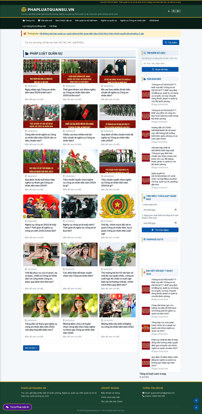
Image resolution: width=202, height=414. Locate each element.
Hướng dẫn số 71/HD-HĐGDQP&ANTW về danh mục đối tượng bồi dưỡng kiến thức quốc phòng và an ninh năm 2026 (164, 133)
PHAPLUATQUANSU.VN (51, 9)
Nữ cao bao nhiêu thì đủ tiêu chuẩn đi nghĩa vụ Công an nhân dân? (115, 92)
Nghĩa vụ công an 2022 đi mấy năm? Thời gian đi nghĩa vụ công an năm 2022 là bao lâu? (40, 227)
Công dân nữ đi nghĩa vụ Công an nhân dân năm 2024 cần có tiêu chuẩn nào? (40, 137)
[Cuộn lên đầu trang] (196, 400)
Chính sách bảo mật (110, 397)
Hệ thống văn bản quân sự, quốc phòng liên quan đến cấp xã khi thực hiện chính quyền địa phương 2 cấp (92, 33)
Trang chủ (30, 20)
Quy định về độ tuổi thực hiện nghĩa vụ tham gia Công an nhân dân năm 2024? (40, 182)
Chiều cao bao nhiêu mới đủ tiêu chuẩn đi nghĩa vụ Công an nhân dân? (79, 137)
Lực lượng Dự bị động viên (34, 26)
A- (174, 11)
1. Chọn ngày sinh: (149, 204)
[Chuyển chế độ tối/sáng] (169, 11)
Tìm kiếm (172, 42)
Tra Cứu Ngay (162, 230)
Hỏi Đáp (53, 26)
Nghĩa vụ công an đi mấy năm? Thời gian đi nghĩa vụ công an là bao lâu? (79, 227)
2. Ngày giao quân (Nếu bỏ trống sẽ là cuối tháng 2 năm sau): (160, 216)
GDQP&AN (154, 20)
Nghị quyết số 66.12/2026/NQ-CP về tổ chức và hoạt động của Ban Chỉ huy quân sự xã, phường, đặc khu (164, 179)
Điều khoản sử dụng (110, 393)
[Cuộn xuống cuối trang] (196, 407)
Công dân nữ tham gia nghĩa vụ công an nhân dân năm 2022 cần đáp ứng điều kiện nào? (41, 327)
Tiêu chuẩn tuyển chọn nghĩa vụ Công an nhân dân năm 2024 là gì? (116, 182)
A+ (178, 11)
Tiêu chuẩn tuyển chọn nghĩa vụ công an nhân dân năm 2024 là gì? (79, 182)
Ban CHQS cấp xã (64, 20)
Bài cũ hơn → (31, 348)
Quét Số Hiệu (161, 69)
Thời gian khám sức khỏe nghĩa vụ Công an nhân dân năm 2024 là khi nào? (79, 92)
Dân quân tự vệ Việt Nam (86, 20)
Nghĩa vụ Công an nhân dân (133, 20)
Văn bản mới (46, 20)
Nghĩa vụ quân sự (109, 20)
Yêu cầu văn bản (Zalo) (111, 401)
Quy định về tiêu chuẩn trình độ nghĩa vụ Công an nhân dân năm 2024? (117, 137)
